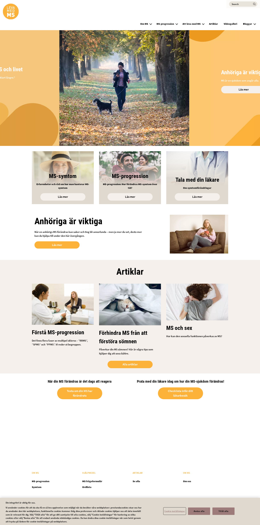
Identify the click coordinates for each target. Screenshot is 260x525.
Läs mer (54, 89)
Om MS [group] (144, 23)
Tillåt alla (223, 510)
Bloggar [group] (247, 23)
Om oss (187, 481)
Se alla (136, 481)
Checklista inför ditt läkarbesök (180, 393)
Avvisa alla (199, 510)
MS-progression (165, 23)
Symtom (36, 487)
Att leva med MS (192, 23)
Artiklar (213, 23)
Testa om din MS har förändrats (79, 393)
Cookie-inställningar (174, 510)
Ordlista (86, 487)
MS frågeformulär (92, 481)
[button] (150, 23)
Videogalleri (230, 23)
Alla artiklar (130, 364)
